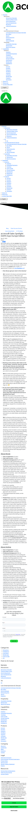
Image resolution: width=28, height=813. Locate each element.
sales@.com (19, 268)
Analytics (8, 52)
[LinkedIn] (4, 241)
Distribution (9, 60)
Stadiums (8, 39)
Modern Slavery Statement (8, 764)
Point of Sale (9, 57)
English (5, 87)
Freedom (8, 78)
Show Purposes (14, 810)
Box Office (8, 34)
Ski (6, 29)
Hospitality (7, 154)
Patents (3, 766)
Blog (7, 228)
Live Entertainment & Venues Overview (16, 32)
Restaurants (9, 45)
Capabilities (6, 49)
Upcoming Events (9, 231)
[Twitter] (1, 241)
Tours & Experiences (11, 23)
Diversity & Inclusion (6, 757)
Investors (3, 751)
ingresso (8, 73)
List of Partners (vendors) (18, 798)
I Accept (14, 802)
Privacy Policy (4, 761)
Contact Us (4, 91)
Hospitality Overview (11, 44)
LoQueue (8, 75)
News (2, 749)
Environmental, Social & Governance (10, 759)
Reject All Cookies (14, 806)
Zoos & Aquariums (10, 21)
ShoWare (8, 71)
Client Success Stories (16, 228)
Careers (3, 752)
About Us (5, 81)
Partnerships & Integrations (8, 771)
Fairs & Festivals (10, 41)
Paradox (8, 68)
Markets (5, 15)
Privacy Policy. (7, 798)
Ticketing (8, 55)
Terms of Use (4, 762)
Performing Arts (10, 37)
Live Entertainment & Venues (11, 142)
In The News (19, 231)
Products (6, 176)
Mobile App (9, 62)
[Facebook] (3, 241)
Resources (5, 83)
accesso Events (5, 774)
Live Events (6, 653)
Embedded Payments (11, 53)
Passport (8, 70)
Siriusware (8, 79)
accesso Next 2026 (7, 84)
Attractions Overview (11, 18)
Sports (7, 36)
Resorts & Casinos (10, 47)
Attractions (7, 128)
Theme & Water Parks (11, 19)
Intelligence (9, 63)
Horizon (8, 66)
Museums (8, 24)
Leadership (4, 747)
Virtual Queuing (10, 58)
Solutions (6, 162)
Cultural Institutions (11, 26)
